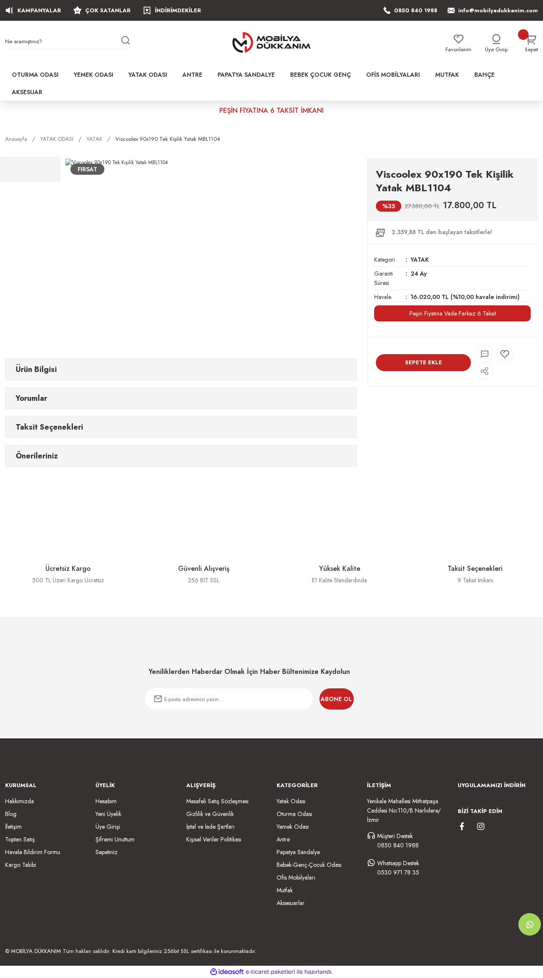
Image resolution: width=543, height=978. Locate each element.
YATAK (420, 259)
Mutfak (285, 890)
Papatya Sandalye (298, 852)
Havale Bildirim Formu (32, 852)
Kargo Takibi (20, 865)
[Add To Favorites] (504, 354)
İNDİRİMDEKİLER (178, 10)
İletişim (13, 826)
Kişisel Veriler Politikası (213, 839)
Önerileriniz (37, 455)
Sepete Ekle (423, 362)
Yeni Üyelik (108, 814)
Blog (11, 814)
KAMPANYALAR (39, 10)
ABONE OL (336, 699)
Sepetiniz (106, 852)
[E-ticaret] (270, 972)
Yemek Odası (293, 826)
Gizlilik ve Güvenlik (210, 814)
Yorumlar (31, 398)
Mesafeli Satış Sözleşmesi (217, 801)
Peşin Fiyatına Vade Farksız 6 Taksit (452, 313)
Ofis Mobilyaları (296, 877)
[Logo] (271, 42)
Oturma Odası (294, 814)
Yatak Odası (291, 801)
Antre (283, 839)
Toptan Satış (20, 839)
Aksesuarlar (291, 903)
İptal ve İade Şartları (210, 826)
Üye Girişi (107, 826)
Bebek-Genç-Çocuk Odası (309, 865)
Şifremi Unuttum (114, 839)
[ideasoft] (227, 972)
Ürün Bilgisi (36, 369)
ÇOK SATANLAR (108, 10)
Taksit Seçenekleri (49, 427)
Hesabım (106, 801)
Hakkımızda (19, 801)
